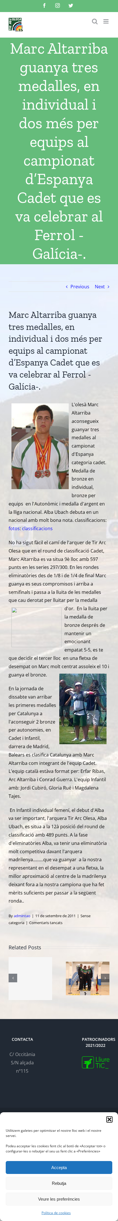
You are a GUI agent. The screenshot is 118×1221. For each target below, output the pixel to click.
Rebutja (59, 1183)
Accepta (59, 1167)
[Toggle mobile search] (95, 21)
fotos (14, 528)
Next (100, 286)
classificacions (37, 528)
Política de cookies (56, 1212)
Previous (79, 286)
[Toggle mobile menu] (106, 21)
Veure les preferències (59, 1199)
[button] (109, 1119)
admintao (22, 915)
